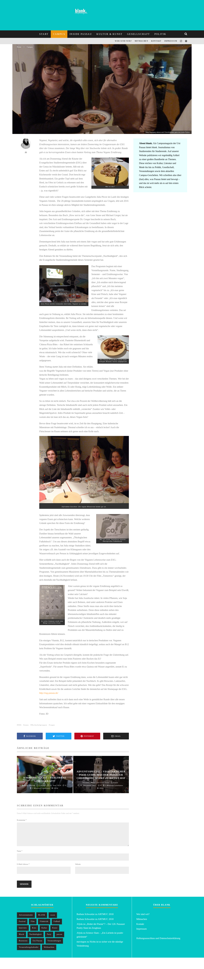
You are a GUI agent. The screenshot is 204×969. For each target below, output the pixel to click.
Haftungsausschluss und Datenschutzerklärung (158, 938)
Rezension (23, 941)
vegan (52, 725)
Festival (22, 921)
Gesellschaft (138, 34)
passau (59, 934)
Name (19, 851)
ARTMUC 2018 (105, 914)
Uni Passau (37, 941)
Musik (21, 934)
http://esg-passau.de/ (48, 693)
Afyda (80, 924)
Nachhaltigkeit (35, 934)
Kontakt (156, 41)
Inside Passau (81, 34)
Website (78, 864)
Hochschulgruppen (39, 725)
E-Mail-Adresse (23, 864)
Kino (34, 928)
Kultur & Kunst (109, 34)
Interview (23, 928)
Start (44, 34)
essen (26, 725)
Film (33, 921)
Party (49, 934)
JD (27, 127)
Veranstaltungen (54, 941)
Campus (59, 34)
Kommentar (22, 820)
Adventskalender (26, 915)
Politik (160, 34)
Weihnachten (49, 947)
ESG (20, 725)
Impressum (170, 41)
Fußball (57, 921)
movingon (81, 941)
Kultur (44, 928)
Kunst (54, 928)
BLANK (41, 915)
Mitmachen (141, 41)
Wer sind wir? (123, 41)
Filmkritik (44, 921)
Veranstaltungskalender (29, 947)
